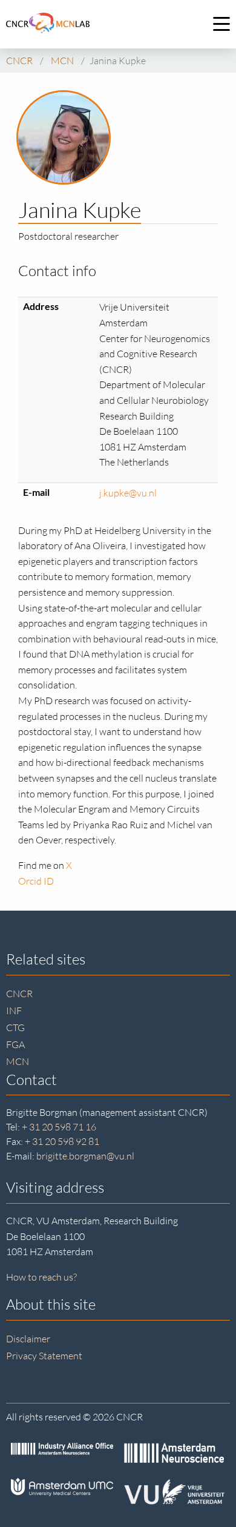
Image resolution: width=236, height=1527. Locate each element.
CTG (15, 1027)
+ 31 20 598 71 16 (59, 1127)
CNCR (19, 994)
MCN (17, 1061)
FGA (15, 1044)
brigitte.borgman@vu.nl (85, 1156)
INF (14, 1010)
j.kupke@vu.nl (128, 493)
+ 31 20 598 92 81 (62, 1141)
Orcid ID (36, 881)
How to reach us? (41, 1277)
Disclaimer (28, 1339)
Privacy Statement (44, 1356)
